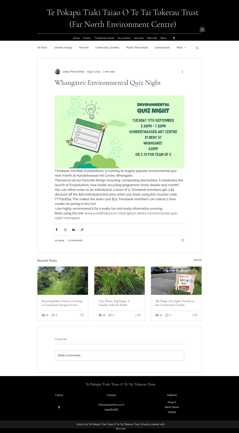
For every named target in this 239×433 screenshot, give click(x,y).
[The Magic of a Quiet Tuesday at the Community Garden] (176, 281)
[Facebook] (174, 38)
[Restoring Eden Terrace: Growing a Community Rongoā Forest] (62, 281)
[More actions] (182, 72)
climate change (63, 47)
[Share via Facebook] (56, 229)
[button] (202, 28)
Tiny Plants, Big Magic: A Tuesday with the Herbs (114, 303)
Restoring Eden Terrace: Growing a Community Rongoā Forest (62, 303)
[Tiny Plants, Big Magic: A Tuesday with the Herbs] (119, 281)
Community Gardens (107, 47)
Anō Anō (84, 47)
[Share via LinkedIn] (73, 229)
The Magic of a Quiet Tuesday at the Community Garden (175, 303)
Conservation (162, 47)
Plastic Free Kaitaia (137, 47)
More (179, 47)
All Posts (42, 47)
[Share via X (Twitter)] (65, 229)
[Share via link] (82, 229)
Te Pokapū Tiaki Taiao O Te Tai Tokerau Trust (123, 12)
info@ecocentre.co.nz (111, 404)
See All (198, 260)
